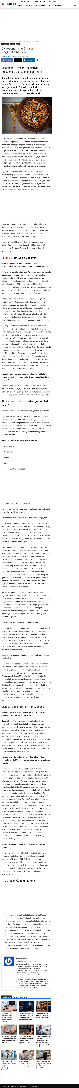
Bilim (35, 5)
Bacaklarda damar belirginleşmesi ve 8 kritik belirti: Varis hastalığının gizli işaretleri (7, 1017)
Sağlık (50, 5)
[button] (75, 6)
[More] (37, 60)
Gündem (20, 5)
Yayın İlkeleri (34, 1)
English (54, 1)
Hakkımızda (24, 1)
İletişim (49, 1)
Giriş (18, 1)
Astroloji (58, 5)
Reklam (42, 1)
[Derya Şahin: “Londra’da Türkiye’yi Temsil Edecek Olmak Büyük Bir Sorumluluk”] (43, 1055)
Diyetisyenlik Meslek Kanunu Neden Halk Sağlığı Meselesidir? (42, 1015)
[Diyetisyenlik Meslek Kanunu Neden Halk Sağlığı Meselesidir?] (43, 1006)
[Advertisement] (39, 24)
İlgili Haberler (7, 997)
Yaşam (28, 5)
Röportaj (12, 44)
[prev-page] (2, 1074)
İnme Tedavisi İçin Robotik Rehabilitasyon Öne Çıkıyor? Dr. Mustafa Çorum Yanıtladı (8, 1066)
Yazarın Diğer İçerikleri (20, 997)
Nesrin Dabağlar (12, 56)
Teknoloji (41, 5)
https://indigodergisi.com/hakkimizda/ (26, 961)
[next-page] (6, 1074)
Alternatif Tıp (13, 41)
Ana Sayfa (4, 41)
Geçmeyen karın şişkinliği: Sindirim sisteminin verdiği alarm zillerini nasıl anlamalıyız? (26, 1066)
